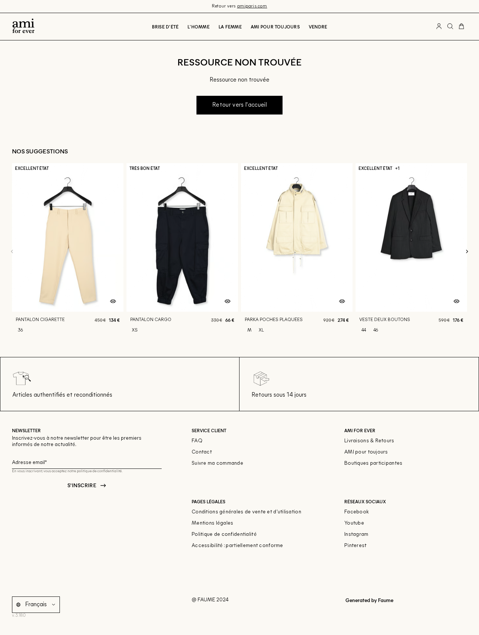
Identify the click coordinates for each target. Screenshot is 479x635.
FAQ (197, 441)
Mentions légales (212, 523)
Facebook (356, 512)
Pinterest (355, 546)
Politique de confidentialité (224, 534)
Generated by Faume (368, 600)
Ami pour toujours (275, 27)
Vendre (318, 27)
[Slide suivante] (467, 251)
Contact (202, 452)
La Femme (230, 27)
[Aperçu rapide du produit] (113, 301)
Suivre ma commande (217, 463)
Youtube (354, 523)
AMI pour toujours (366, 452)
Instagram (356, 534)
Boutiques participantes (373, 463)
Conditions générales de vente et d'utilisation (246, 512)
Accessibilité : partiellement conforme (237, 546)
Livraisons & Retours (369, 441)
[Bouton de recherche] (450, 26)
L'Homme (198, 27)
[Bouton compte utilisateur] (439, 26)
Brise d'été (165, 27)
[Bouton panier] (461, 26)
